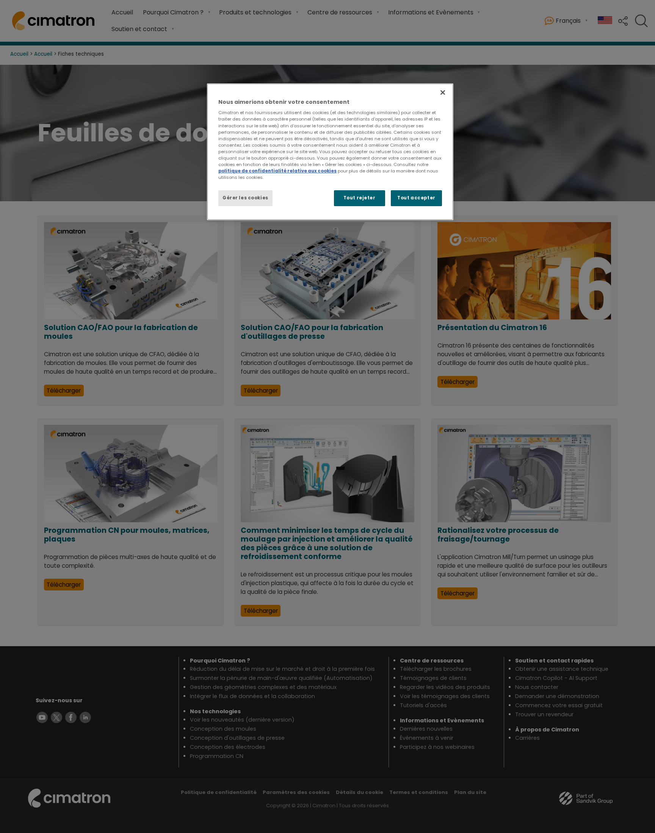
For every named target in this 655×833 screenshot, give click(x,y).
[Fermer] (442, 92)
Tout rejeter (359, 198)
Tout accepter (416, 198)
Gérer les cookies (245, 198)
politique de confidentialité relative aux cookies (277, 171)
